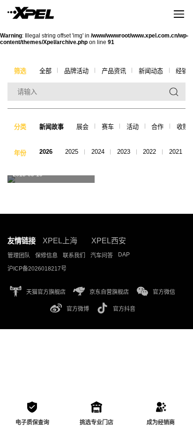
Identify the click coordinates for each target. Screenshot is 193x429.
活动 (132, 126)
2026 (45, 151)
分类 (20, 126)
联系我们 (74, 255)
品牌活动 (76, 71)
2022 (149, 151)
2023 (123, 151)
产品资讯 (114, 71)
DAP (124, 254)
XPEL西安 (108, 241)
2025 (71, 151)
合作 (157, 126)
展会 (82, 126)
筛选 (20, 71)
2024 (97, 151)
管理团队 (18, 255)
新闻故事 (51, 126)
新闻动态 (151, 71)
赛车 (108, 126)
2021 (175, 151)
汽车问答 (101, 255)
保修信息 (46, 255)
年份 (20, 153)
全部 (45, 71)
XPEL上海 (60, 241)
